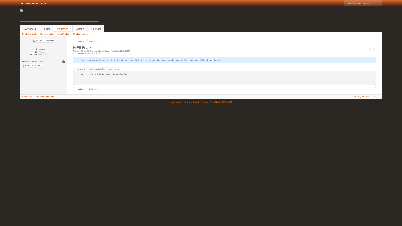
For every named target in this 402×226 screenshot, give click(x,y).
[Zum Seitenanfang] (378, 96)
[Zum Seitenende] (378, 34)
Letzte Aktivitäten (97, 69)
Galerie (80, 29)
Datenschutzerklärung (44, 96)
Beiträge (41, 49)
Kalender (96, 29)
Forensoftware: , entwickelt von (201, 102)
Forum (46, 29)
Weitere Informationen (210, 60)
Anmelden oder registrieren (33, 3)
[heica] (32, 65)
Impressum (27, 96)
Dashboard (29, 29)
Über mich (114, 69)
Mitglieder (63, 28)
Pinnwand (80, 69)
